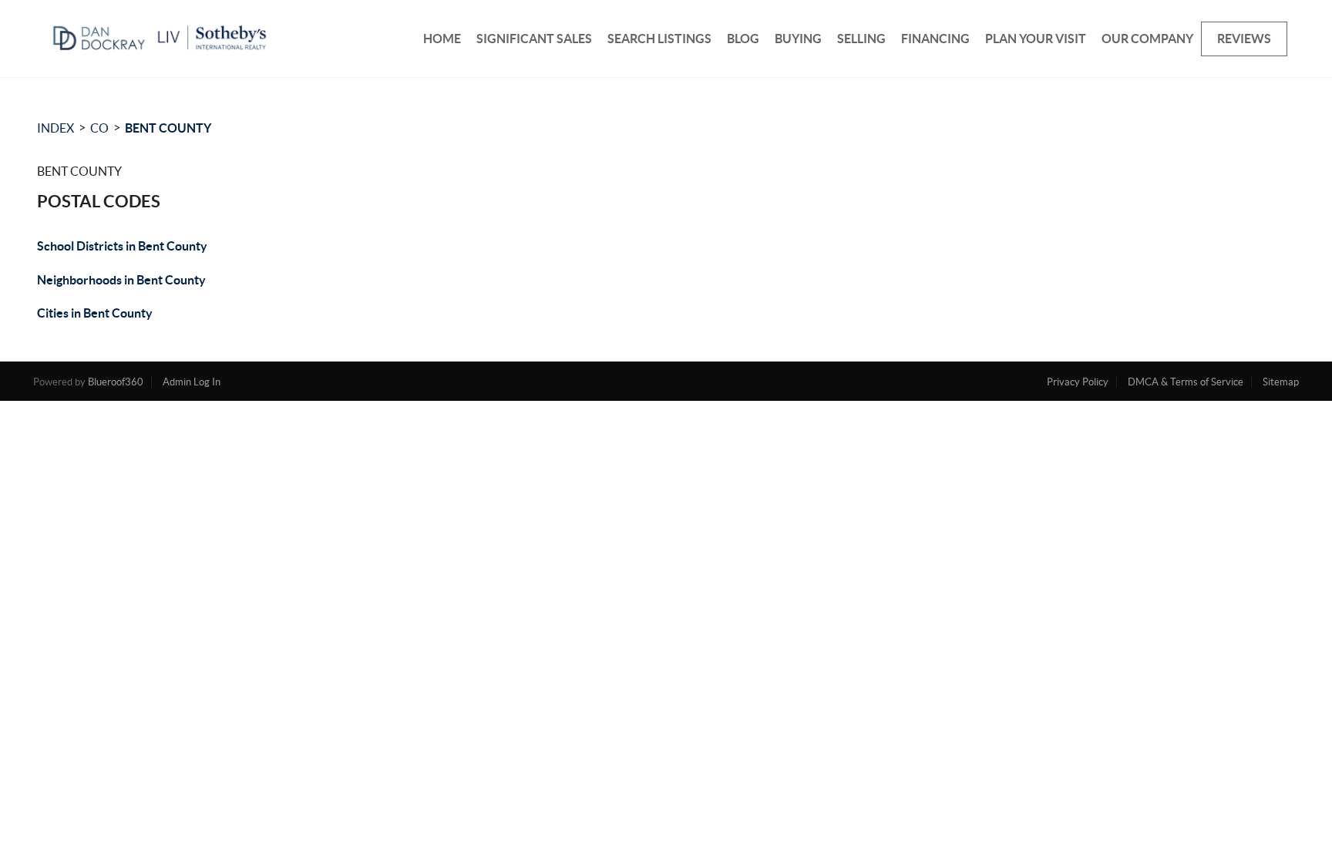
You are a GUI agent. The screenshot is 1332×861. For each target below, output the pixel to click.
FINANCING (935, 38)
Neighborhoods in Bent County (121, 280)
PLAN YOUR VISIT (1035, 38)
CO (99, 128)
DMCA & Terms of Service (1185, 382)
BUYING (798, 38)
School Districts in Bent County (122, 246)
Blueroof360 (115, 382)
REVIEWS (1244, 38)
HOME (442, 38)
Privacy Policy (1077, 382)
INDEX (55, 128)
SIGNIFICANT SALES (534, 38)
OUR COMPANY (1147, 38)
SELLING (861, 38)
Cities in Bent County (95, 313)
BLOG (743, 38)
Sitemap (1281, 382)
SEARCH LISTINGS (659, 38)
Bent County (168, 128)
